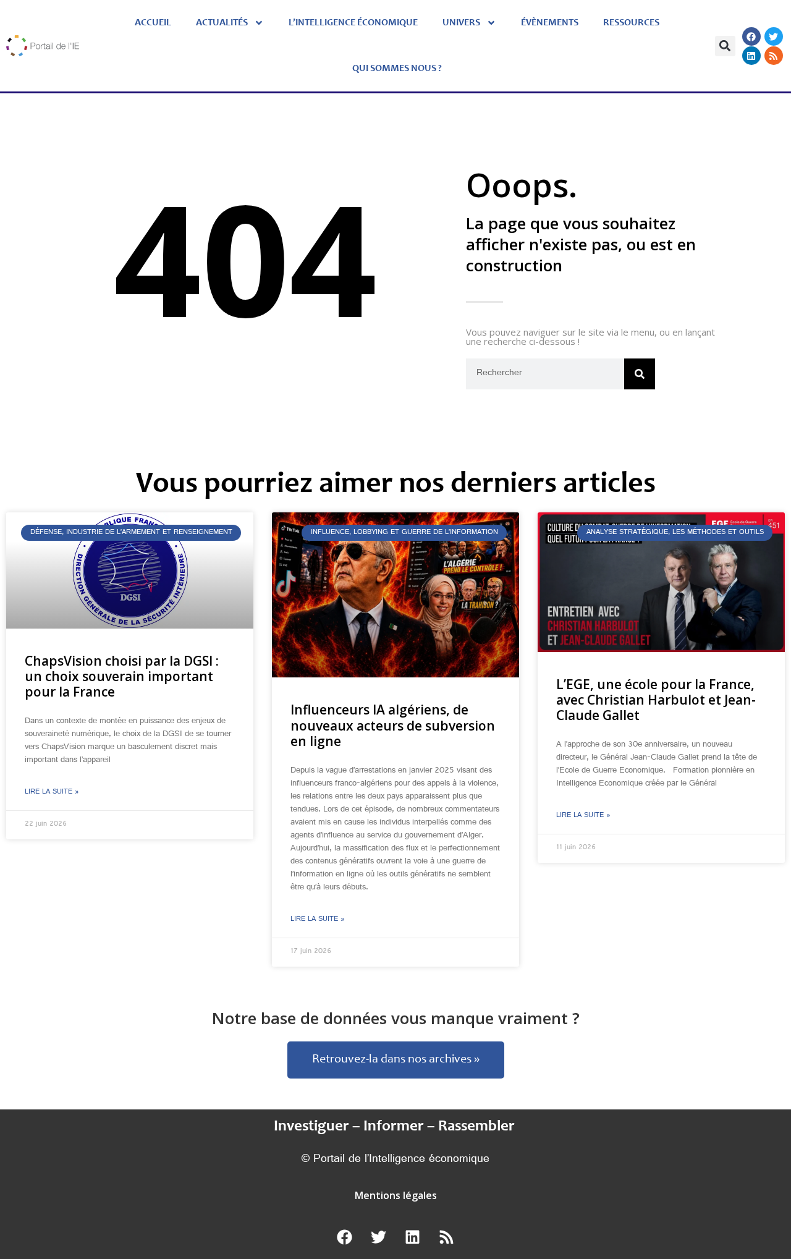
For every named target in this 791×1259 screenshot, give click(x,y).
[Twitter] (773, 36)
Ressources (631, 23)
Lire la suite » (52, 792)
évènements (549, 23)
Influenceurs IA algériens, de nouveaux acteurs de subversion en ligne (392, 725)
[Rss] (773, 55)
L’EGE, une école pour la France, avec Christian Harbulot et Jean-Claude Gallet (656, 700)
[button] (725, 46)
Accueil (153, 23)
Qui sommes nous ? (397, 69)
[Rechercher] (639, 373)
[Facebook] (751, 36)
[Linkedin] (751, 55)
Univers (461, 23)
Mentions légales (396, 1195)
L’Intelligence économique (353, 23)
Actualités (222, 23)
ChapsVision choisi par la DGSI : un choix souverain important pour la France (122, 676)
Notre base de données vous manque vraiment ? (396, 1018)
